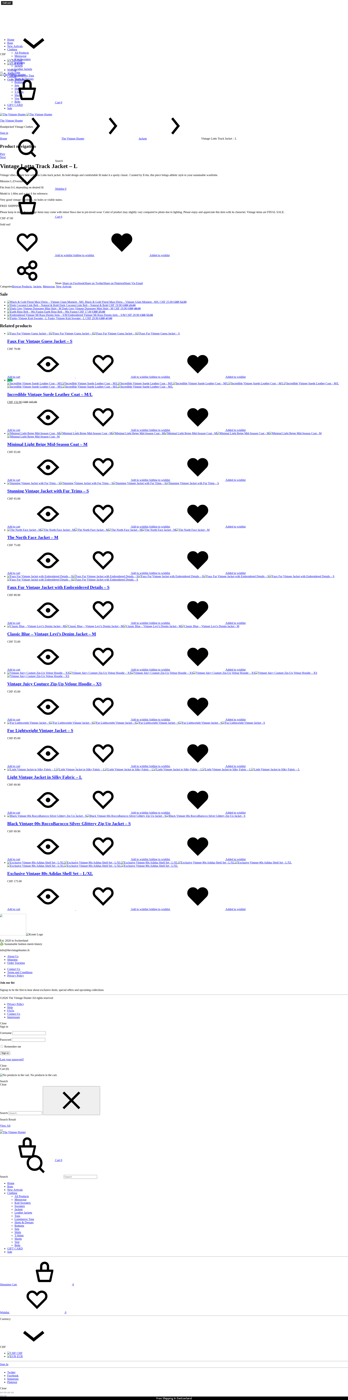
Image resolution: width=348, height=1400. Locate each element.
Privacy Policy (15, 975)
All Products (21, 52)
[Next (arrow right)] (5, 1395)
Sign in (5, 1053)
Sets (16, 1228)
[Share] (8, 1392)
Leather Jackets (23, 69)
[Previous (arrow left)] (1, 1395)
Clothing (12, 49)
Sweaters (19, 62)
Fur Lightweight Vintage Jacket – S (40, 730)
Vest (16, 1242)
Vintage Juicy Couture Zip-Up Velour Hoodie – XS (54, 683)
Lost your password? (12, 1059)
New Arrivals (15, 46)
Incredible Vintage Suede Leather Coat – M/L (50, 394)
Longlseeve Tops (24, 1219)
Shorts (18, 1238)
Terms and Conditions (19, 972)
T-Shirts (19, 1235)
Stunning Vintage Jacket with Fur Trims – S (48, 491)
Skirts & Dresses (24, 1222)
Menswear (20, 56)
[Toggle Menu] (1, 72)
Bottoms (19, 1225)
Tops (17, 72)
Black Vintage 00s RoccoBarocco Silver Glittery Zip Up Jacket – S (69, 823)
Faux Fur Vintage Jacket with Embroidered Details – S (58, 587)
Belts (17, 1245)
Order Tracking (16, 962)
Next (3, 157)
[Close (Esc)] (12, 1392)
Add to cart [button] (13, 376)
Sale (9, 1251)
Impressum (13, 1017)
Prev (2, 154)
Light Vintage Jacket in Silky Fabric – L (44, 777)
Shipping (12, 959)
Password (5, 1039)
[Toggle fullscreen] (5, 1392)
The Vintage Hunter (72, 138)
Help (10, 1007)
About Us (12, 956)
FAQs (10, 1010)
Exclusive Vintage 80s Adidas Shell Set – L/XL (50, 873)
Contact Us (13, 969)
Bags (10, 42)
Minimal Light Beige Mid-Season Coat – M (47, 444)
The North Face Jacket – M (32, 537)
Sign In (4, 1364)
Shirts (17, 1232)
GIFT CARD (15, 1248)
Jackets (18, 65)
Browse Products (22, 286)
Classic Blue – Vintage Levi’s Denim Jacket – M (51, 634)
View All (5, 1125)
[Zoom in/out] (1, 1392)
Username (6, 1032)
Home (10, 39)
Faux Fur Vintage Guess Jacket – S (39, 341)
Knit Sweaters (22, 59)
